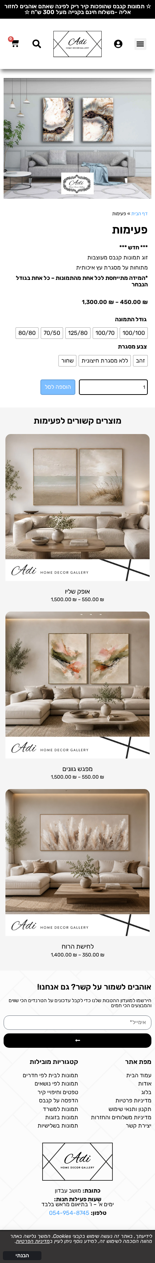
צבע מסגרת (132, 347)
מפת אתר (138, 1062)
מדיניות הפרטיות (33, 1241)
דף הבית (139, 213)
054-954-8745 (69, 1212)
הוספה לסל (58, 386)
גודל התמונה (131, 319)
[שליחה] (77, 1040)
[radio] (133, 333)
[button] (140, 44)
